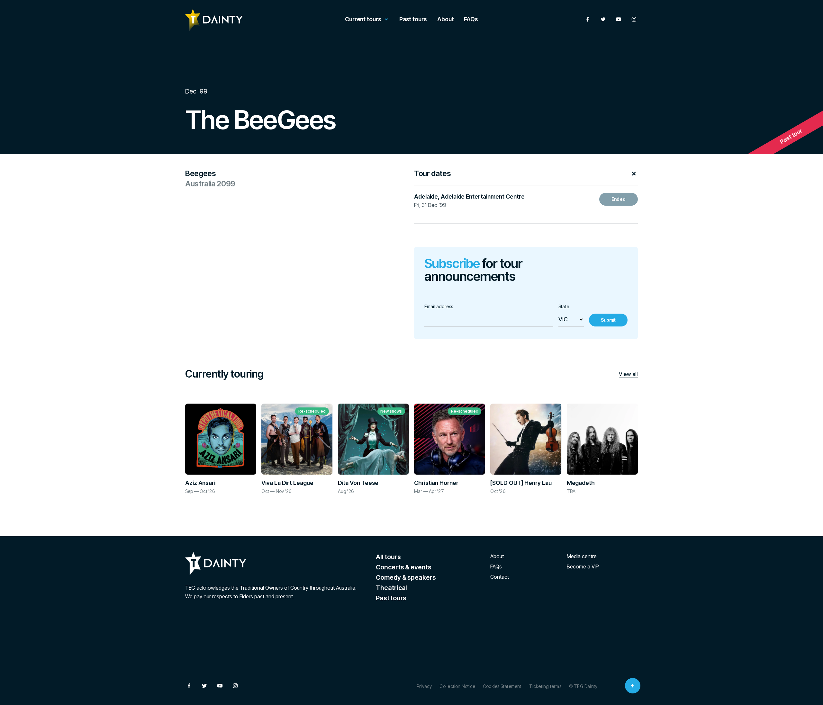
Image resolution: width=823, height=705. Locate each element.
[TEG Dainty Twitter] (603, 19)
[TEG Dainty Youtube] (618, 19)
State (563, 306)
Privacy (424, 686)
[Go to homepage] (214, 19)
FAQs (471, 19)
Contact (499, 577)
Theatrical (391, 588)
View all (628, 374)
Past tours (413, 19)
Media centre (582, 556)
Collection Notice (457, 686)
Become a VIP (583, 566)
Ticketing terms (545, 686)
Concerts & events (403, 567)
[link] (618, 199)
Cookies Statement (502, 686)
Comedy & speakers (406, 577)
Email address (438, 306)
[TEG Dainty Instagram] (634, 19)
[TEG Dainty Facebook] (588, 19)
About (445, 19)
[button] (526, 177)
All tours (388, 557)
